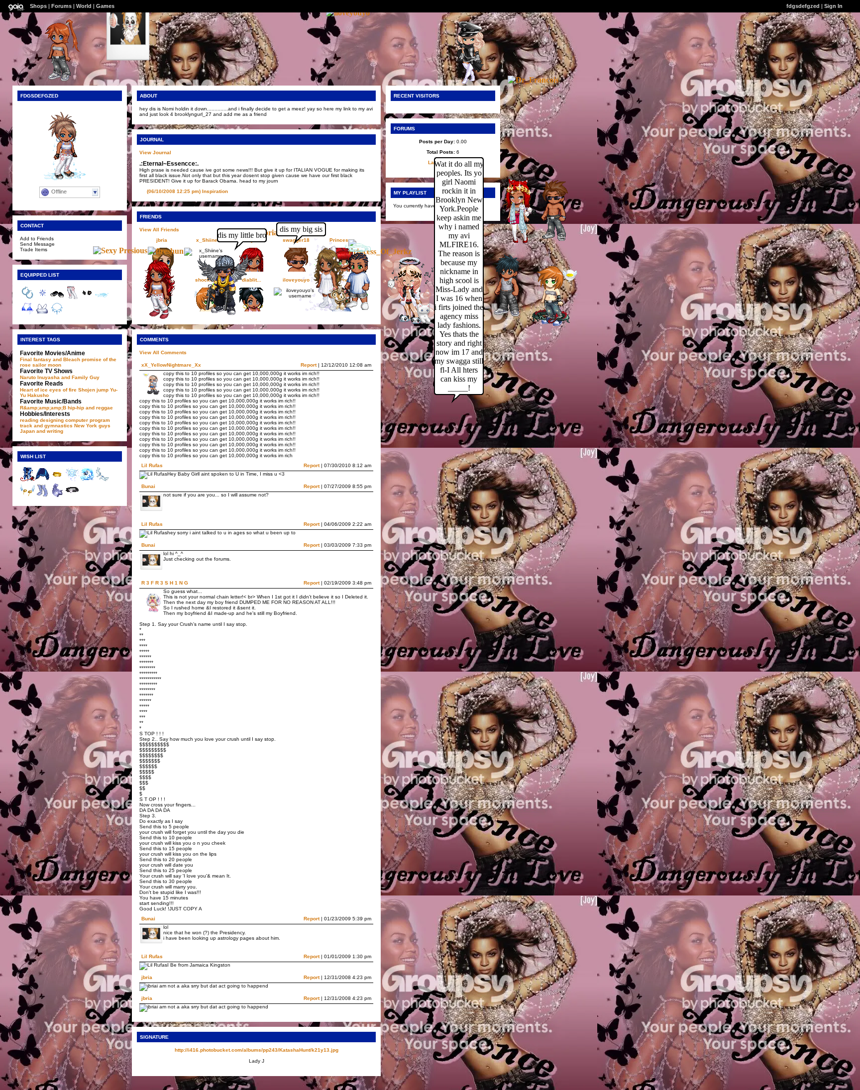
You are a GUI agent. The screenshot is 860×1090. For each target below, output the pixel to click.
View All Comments (163, 352)
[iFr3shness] (353, 309)
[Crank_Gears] (503, 315)
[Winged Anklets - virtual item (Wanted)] (27, 495)
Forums (61, 6)
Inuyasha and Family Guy (68, 377)
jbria (161, 240)
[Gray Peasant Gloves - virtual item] (87, 298)
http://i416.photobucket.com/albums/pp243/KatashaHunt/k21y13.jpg (256, 1050)
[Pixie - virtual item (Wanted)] (72, 480)
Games (105, 6)
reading (29, 420)
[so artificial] (466, 82)
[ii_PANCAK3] (55, 80)
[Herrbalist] (405, 323)
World (84, 6)
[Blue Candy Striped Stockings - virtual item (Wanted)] (42, 495)
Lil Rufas (152, 465)
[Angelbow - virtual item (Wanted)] (102, 480)
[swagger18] (550, 240)
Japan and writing (41, 431)
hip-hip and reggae (90, 407)
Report (309, 365)
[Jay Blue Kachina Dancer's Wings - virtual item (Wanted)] (42, 480)
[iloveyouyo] (348, 12)
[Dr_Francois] (533, 80)
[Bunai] (128, 79)
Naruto (28, 377)
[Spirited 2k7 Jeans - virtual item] (72, 298)
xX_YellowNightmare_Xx (171, 365)
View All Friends (159, 229)
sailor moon (46, 365)
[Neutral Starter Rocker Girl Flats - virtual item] (57, 298)
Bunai (148, 486)
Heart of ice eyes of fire (48, 390)
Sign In (833, 6)
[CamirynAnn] (154, 318)
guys (104, 425)
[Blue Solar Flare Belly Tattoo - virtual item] (42, 298)
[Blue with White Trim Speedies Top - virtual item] (27, 314)
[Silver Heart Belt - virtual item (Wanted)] (72, 495)
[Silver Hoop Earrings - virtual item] (27, 298)
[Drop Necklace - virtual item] (57, 314)
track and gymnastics (46, 425)
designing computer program (75, 420)
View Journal (155, 152)
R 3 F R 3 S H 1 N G (164, 583)
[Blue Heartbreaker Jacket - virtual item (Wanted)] (27, 480)
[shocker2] (547, 324)
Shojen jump (93, 390)
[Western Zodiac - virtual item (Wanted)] (87, 480)
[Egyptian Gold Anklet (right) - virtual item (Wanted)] (57, 480)
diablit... (251, 280)
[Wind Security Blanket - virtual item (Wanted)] (57, 495)
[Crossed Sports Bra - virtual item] (42, 314)
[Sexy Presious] (120, 250)
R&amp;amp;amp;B (43, 407)
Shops (38, 6)
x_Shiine (206, 240)
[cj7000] (513, 240)
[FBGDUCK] (219, 313)
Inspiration (187, 191)
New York (85, 425)
